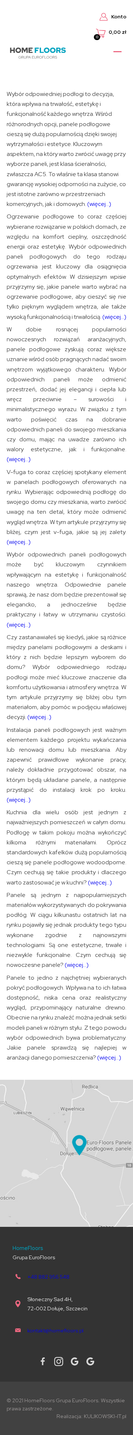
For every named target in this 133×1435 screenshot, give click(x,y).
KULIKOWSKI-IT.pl (105, 1416)
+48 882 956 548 (48, 1276)
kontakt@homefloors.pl (55, 1330)
